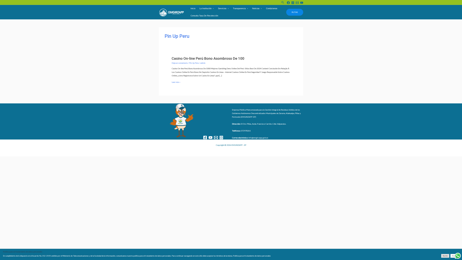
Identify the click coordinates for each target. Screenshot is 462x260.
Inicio (193, 8)
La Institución (205, 8)
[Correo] (297, 2)
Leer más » (176, 82)
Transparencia (239, 8)
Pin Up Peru (194, 63)
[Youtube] (210, 138)
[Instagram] (292, 2)
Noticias (256, 8)
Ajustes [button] (445, 256)
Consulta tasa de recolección (204, 16)
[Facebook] (288, 2)
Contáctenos (271, 8)
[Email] (216, 138)
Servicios (222, 8)
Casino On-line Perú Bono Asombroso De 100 (208, 58)
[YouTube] (301, 2)
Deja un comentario (180, 63)
